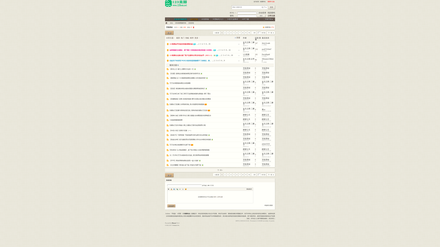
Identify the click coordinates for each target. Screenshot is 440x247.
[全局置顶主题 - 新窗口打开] (168, 44)
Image (174, 189)
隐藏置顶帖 (239, 44)
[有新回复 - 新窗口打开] (168, 69)
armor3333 (266, 144)
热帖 (187, 38)
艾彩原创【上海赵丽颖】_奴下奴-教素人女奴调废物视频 (189, 150)
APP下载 (245, 19)
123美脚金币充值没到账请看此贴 (181, 44)
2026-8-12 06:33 (266, 145)
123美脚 (246, 54)
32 (230, 50)
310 (256, 49)
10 (249, 33)
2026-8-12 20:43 (266, 140)
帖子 (263, 7)
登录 (214, 197)
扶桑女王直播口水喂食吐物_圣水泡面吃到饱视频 (187, 104)
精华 (192, 38)
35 (209, 44)
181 (256, 54)
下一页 (270, 33)
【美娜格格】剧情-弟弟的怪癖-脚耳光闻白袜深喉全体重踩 (190, 99)
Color (171, 189)
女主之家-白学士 (248, 60)
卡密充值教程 (232, 19)
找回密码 (271, 13)
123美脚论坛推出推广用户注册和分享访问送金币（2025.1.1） (191, 55)
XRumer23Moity (267, 60)
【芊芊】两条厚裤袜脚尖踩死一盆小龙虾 (184, 160)
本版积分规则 (268, 205)
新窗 (238, 38)
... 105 (254, 33)
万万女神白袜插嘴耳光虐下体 (180, 145)
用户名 (232, 13)
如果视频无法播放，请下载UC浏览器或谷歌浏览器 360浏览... (191, 50)
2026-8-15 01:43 (266, 116)
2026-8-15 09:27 (266, 106)
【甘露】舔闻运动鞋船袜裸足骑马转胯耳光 (185, 73)
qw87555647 (266, 49)
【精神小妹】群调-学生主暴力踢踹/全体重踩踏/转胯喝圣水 (190, 115)
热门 (182, 38)
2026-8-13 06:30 (266, 136)
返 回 (217, 33)
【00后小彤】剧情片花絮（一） (181, 130)
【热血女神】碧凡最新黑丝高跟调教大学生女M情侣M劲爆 (190, 139)
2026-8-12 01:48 (266, 151)
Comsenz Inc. (176, 225)
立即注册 (271, 16)
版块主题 (173, 65)
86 (256, 60)
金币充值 (194, 19)
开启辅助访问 (266, 2)
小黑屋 (179, 213)
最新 (178, 38)
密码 (232, 16)
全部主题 (169, 38)
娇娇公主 (246, 115)
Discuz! (174, 223)
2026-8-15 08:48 (266, 111)
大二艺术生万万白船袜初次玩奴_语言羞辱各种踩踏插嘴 (189, 155)
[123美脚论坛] (176, 6)
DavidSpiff (266, 54)
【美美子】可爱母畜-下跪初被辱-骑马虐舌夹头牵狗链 (189, 135)
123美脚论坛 (166, 23)
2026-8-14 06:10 (266, 131)
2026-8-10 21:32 (266, 161)
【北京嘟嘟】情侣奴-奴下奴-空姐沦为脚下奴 (185, 165)
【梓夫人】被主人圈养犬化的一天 (182, 69)
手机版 (174, 213)
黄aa (263, 109)
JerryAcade (266, 43)
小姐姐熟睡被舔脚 (176, 120)
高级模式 (249, 189)
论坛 (168, 19)
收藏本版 (269, 27)
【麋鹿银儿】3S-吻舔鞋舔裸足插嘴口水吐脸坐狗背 (188, 78)
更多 (196, 38)
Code (183, 189)
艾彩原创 (191, 23)
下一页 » (220, 170)
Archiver (167, 213)
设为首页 (256, 1)
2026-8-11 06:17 (266, 157)
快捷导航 (268, 19)
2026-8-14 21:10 (266, 121)
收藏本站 (263, 1)
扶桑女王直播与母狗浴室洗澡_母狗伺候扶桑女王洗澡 (188, 110)
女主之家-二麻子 (248, 43)
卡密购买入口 (218, 19)
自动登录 (262, 13)
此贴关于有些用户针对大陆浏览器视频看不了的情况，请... (190, 61)
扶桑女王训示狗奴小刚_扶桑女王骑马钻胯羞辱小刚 (188, 125)
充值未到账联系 (180, 19)
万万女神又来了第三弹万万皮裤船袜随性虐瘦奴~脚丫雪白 (190, 94)
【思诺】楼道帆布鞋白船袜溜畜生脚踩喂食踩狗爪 (187, 88)
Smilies (186, 189)
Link (177, 189)
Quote (180, 189)
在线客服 (205, 19)
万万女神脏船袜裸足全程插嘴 (180, 83)
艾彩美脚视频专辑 (180, 23)
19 (232, 55)
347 (256, 43)
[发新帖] (169, 33)
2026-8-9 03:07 (266, 165)
